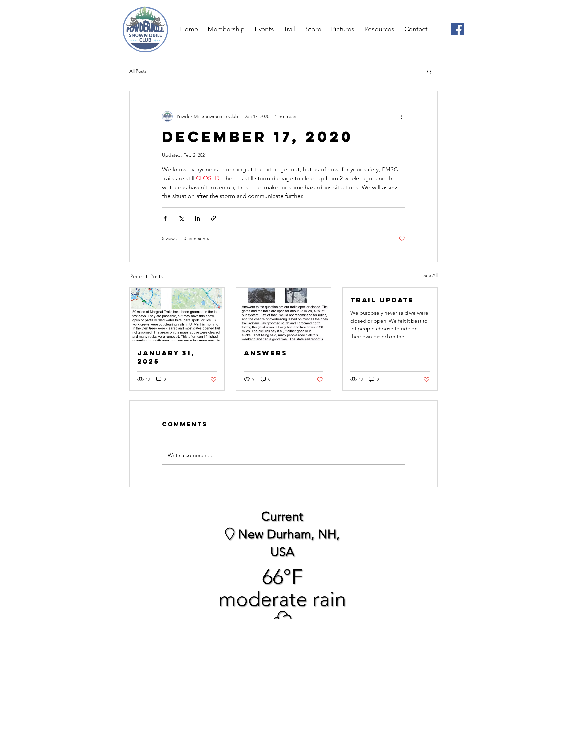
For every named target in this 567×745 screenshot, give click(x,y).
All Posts (138, 71)
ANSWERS (265, 353)
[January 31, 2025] (177, 314)
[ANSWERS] (283, 314)
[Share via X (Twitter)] (181, 218)
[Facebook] (457, 29)
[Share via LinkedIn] (197, 218)
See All (430, 275)
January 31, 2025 (166, 357)
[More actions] (401, 116)
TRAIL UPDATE (382, 300)
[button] (429, 71)
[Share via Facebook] (165, 218)
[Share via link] (213, 218)
